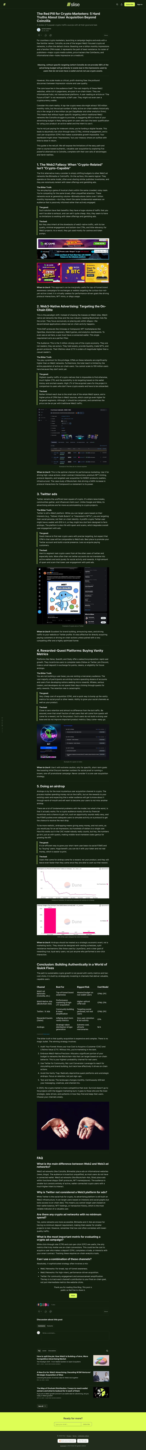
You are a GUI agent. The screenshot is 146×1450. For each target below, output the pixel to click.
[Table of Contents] (2, 725)
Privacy (69, 1436)
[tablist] (45, 1326)
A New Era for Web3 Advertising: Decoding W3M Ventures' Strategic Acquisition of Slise (64, 1373)
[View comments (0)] (46, 35)
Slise (46, 1364)
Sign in (139, 4)
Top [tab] (39, 1351)
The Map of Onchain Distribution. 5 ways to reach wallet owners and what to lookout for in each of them (62, 1389)
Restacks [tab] (50, 1326)
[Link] (34, 166)
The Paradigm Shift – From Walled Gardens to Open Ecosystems (59, 1362)
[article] (73, 1361)
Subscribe (129, 4)
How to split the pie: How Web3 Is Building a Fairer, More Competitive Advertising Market (62, 1357)
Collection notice (83, 1436)
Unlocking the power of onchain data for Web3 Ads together (57, 1378)
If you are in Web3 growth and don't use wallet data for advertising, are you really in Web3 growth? (63, 1395)
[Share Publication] (122, 4)
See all (40, 1406)
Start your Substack (68, 1441)
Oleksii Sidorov (46, 28)
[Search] (117, 4)
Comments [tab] (41, 1326)
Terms (75, 1436)
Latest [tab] (44, 1351)
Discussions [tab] (52, 1351)
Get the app (83, 1441)
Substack (63, 1446)
